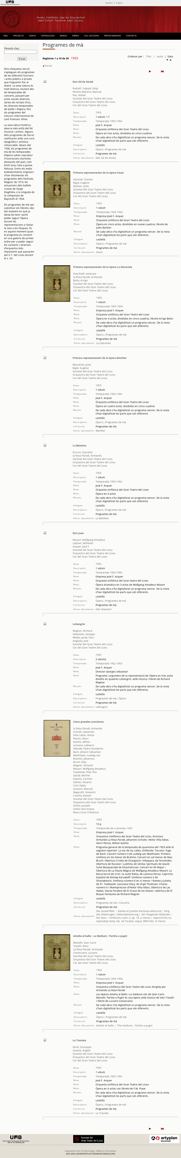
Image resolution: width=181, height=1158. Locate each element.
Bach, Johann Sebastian (87, 752)
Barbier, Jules (81, 186)
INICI (6, 36)
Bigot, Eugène (81, 182)
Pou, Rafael (79, 95)
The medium (124, 1025)
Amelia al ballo (105, 1025)
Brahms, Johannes (84, 758)
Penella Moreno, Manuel (87, 91)
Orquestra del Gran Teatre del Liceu (94, 101)
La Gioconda (103, 343)
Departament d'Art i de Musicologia (80, 1151)
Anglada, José (80, 640)
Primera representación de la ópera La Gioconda (102, 267)
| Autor (158, 56)
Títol (148, 56)
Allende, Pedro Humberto (88, 748)
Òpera (99, 149)
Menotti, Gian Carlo (84, 942)
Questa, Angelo (81, 1050)
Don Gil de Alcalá (83, 81)
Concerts (124, 902)
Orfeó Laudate (81, 805)
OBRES (75, 36)
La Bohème (102, 518)
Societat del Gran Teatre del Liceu (93, 98)
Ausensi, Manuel (83, 788)
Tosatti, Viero (80, 946)
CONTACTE (131, 36)
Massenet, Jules (82, 364)
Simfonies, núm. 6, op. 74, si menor (130, 917)
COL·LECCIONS (91, 36)
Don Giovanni (104, 609)
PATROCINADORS (112, 36)
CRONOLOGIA (47, 36)
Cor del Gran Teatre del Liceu (90, 105)
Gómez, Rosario (82, 782)
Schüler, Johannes (83, 731)
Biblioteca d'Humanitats (106, 1151)
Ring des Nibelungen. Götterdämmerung (133, 912)
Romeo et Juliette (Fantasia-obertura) (139, 911)
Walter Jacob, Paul (83, 637)
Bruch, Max (79, 762)
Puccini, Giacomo (83, 452)
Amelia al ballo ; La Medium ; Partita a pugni (100, 936)
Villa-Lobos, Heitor (83, 735)
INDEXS (63, 36)
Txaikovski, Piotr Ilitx (85, 772)
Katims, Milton (81, 742)
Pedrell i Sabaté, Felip (85, 88)
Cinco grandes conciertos (88, 721)
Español (109, 2)
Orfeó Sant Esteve (83, 809)
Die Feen (101, 917)
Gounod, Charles (83, 179)
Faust (99, 252)
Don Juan (78, 533)
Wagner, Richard (82, 630)
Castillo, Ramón (82, 795)
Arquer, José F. (81, 546)
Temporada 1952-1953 (109, 663)
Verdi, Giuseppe (82, 1047)
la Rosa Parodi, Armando (87, 277)
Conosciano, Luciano (85, 952)
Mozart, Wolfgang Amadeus (89, 539)
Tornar (48, 65)
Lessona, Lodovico (83, 745)
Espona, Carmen (82, 778)
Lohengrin (79, 624)
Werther (100, 430)
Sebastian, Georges (84, 634)
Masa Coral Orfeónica (86, 812)
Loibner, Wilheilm (83, 543)
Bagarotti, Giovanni (84, 792)
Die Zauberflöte (105, 911)
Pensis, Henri (81, 738)
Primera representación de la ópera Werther (100, 358)
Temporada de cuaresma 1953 (114, 828)
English (119, 2)
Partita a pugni (144, 1025)
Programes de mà (115, 149)
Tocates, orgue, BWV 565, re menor (145, 921)
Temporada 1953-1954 (109, 121)
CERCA (32, 36)
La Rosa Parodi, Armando (88, 949)
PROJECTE (18, 36)
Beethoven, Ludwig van (86, 755)
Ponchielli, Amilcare (84, 273)
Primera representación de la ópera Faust (98, 172)
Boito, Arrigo (80, 280)
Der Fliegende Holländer (155, 914)
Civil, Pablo (79, 785)
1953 (98, 112)
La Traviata (79, 1040)
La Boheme (79, 445)
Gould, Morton (81, 775)
